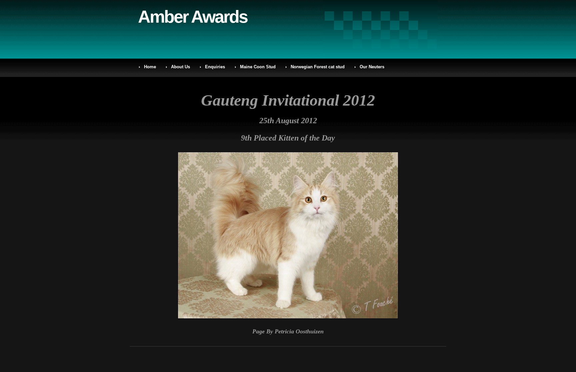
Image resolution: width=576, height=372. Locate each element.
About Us (180, 66)
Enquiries (215, 66)
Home (150, 66)
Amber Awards (192, 16)
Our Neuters (372, 66)
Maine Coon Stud (258, 66)
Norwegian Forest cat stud (318, 66)
